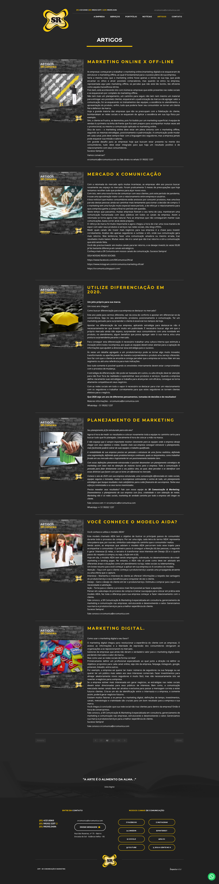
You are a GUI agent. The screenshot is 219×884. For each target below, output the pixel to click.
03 (113, 740)
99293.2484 (110, 10)
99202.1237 (95, 10)
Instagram (162, 822)
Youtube (132, 847)
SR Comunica (55, 20)
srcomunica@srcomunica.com (167, 10)
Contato (177, 16)
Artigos (161, 16)
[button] (211, 876)
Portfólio (131, 16)
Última (179, 740)
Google (132, 839)
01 (101, 740)
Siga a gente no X (162, 847)
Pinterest (162, 831)
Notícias (147, 16)
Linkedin (132, 831)
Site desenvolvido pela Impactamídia (176, 869)
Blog (162, 839)
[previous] (96, 740)
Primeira (40, 740)
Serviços (115, 16)
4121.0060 (82, 10)
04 (119, 740)
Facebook (132, 822)
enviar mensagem (89, 827)
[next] (124, 740)
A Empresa (99, 16)
